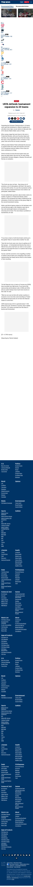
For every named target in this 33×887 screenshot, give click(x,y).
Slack (21, 855)
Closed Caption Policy (24, 864)
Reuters (18, 110)
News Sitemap (10, 867)
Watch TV (27, 2)
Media (3, 501)
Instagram (9, 855)
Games (17, 592)
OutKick (18, 511)
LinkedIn (18, 855)
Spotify (29, 855)
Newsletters (26, 855)
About (17, 617)
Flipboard (18, 118)
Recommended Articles (22, 6)
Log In (21, 2)
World (3, 481)
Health (17, 550)
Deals (3, 570)
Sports (16, 101)
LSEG (13, 879)
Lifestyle (4, 550)
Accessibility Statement (20, 865)
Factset (8, 876)
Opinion (17, 481)
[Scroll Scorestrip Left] (1, 22)
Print (21, 118)
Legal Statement (15, 877)
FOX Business (19, 570)
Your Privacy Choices (14, 864)
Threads (15, 118)
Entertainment (20, 501)
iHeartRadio (16, 858)
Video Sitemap (17, 867)
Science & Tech (6, 592)
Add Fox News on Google (17, 121)
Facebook (9, 118)
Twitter (12, 118)
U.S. (2, 463)
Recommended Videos (7, 6)
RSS (24, 855)
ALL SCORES (4, 94)
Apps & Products (6, 635)
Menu (31, 2)
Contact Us (12, 865)
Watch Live (4, 617)
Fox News (5, 2)
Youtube (12, 855)
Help (8, 865)
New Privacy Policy (18, 862)
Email (24, 118)
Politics (17, 463)
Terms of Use (10, 862)
